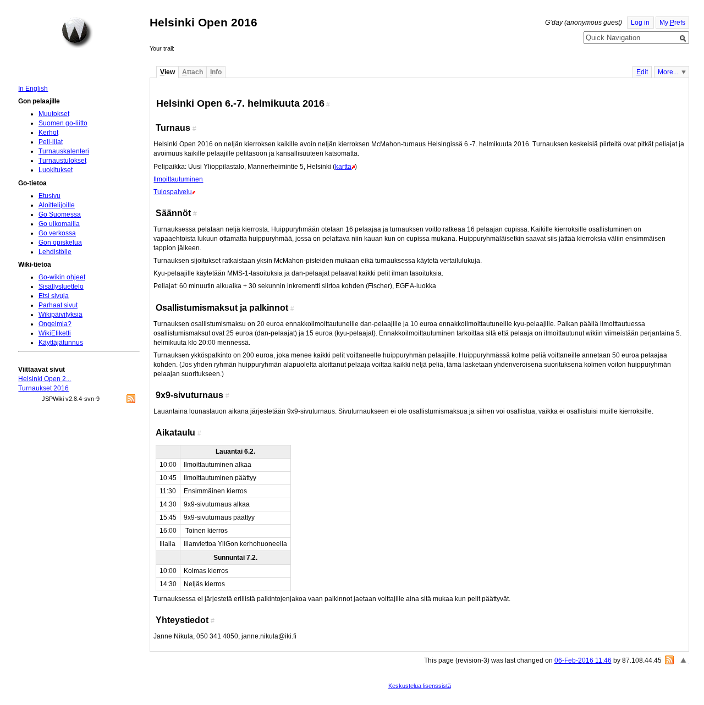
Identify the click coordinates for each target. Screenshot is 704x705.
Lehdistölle (55, 252)
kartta (343, 166)
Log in (640, 22)
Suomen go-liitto (62, 123)
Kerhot (48, 132)
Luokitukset (55, 170)
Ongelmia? (55, 324)
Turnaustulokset (62, 160)
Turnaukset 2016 (43, 388)
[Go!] (683, 38)
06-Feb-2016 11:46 (583, 660)
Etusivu (49, 196)
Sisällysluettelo (61, 286)
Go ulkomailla (59, 224)
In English (33, 88)
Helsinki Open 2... (44, 379)
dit (642, 72)
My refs (672, 22)
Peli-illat (50, 142)
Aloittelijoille (56, 205)
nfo (216, 72)
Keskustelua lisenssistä (419, 685)
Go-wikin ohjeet (61, 277)
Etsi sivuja (53, 296)
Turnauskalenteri (63, 151)
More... (668, 72)
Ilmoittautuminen (178, 179)
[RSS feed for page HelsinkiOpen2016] (669, 660)
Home (77, 32)
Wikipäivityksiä (60, 314)
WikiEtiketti (54, 333)
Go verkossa (57, 233)
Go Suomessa (59, 214)
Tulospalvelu (172, 192)
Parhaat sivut (58, 305)
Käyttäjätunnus (60, 342)
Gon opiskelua (60, 242)
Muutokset (53, 114)
